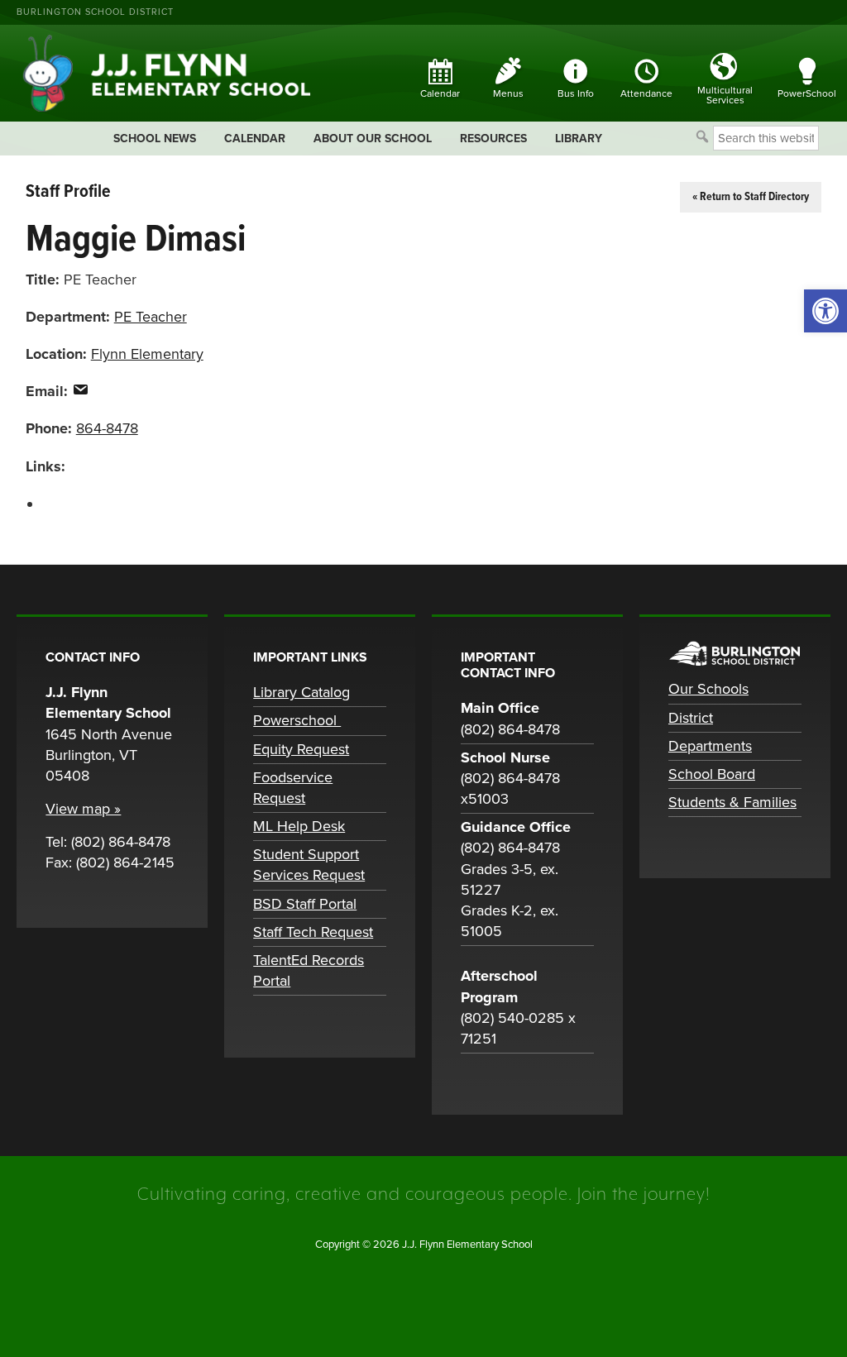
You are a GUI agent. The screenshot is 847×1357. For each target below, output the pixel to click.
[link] (825, 310)
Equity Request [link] (301, 749)
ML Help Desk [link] (299, 826)
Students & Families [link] (732, 802)
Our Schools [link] (708, 689)
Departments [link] (710, 746)
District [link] (690, 718)
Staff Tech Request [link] (313, 932)
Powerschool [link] (297, 720)
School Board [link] (711, 774)
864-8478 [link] (107, 428)
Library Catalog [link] (301, 692)
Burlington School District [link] (95, 12)
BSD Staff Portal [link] (305, 904)
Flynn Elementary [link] (147, 354)
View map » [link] (83, 809)
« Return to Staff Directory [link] (750, 196)
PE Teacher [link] (150, 317)
